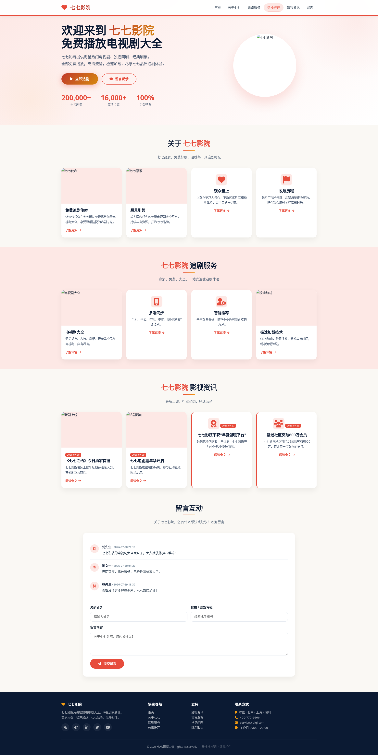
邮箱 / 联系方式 (201, 607)
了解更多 (71, 230)
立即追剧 (81, 78)
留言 (310, 7)
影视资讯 (293, 7)
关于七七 (234, 7)
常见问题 (197, 722)
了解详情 (71, 352)
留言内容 (96, 627)
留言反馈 (121, 79)
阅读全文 (71, 481)
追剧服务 (254, 7)
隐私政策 (197, 728)
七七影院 (79, 7)
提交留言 (109, 663)
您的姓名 (96, 607)
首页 (218, 7)
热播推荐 (273, 7)
